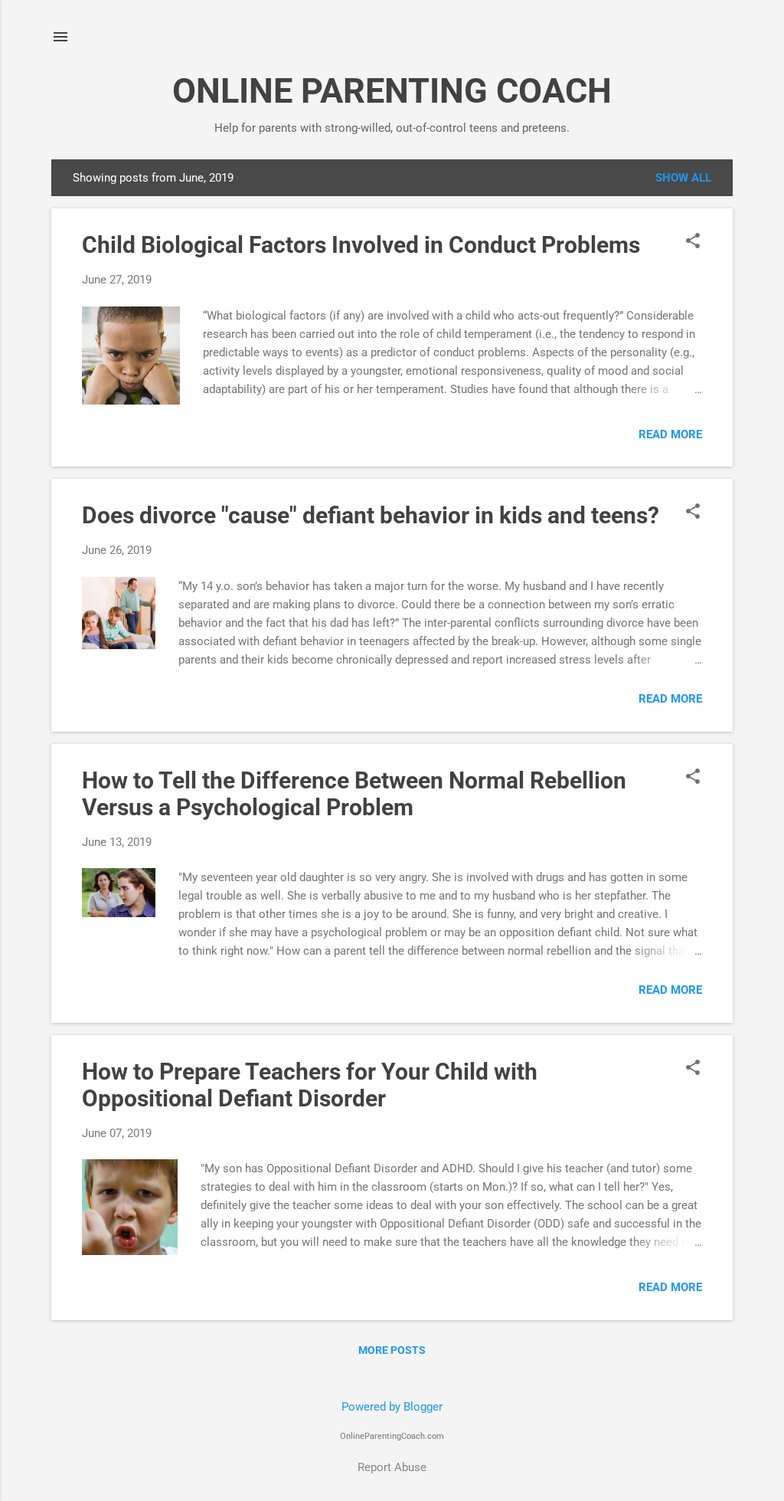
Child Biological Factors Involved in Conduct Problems (361, 244)
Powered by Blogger (392, 1407)
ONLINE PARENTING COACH (392, 90)
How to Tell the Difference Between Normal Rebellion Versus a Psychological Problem (354, 794)
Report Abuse (392, 1467)
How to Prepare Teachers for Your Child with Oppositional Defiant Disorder (309, 1085)
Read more (670, 434)
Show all (683, 178)
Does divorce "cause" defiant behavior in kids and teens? (370, 515)
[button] (693, 242)
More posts (392, 1350)
